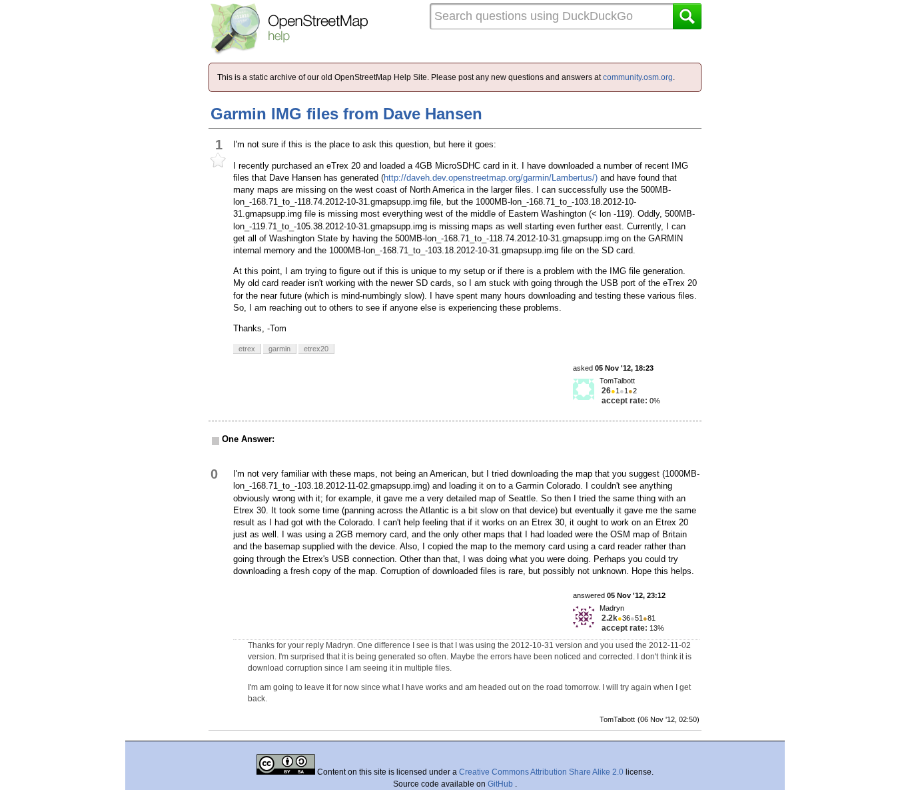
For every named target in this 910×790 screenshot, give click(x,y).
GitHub (501, 784)
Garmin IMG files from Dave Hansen (346, 114)
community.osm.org (638, 77)
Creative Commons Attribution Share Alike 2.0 (541, 772)
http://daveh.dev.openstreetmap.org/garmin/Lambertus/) (491, 178)
